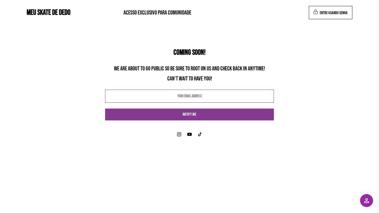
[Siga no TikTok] (200, 134)
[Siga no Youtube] (189, 134)
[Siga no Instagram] (179, 134)
